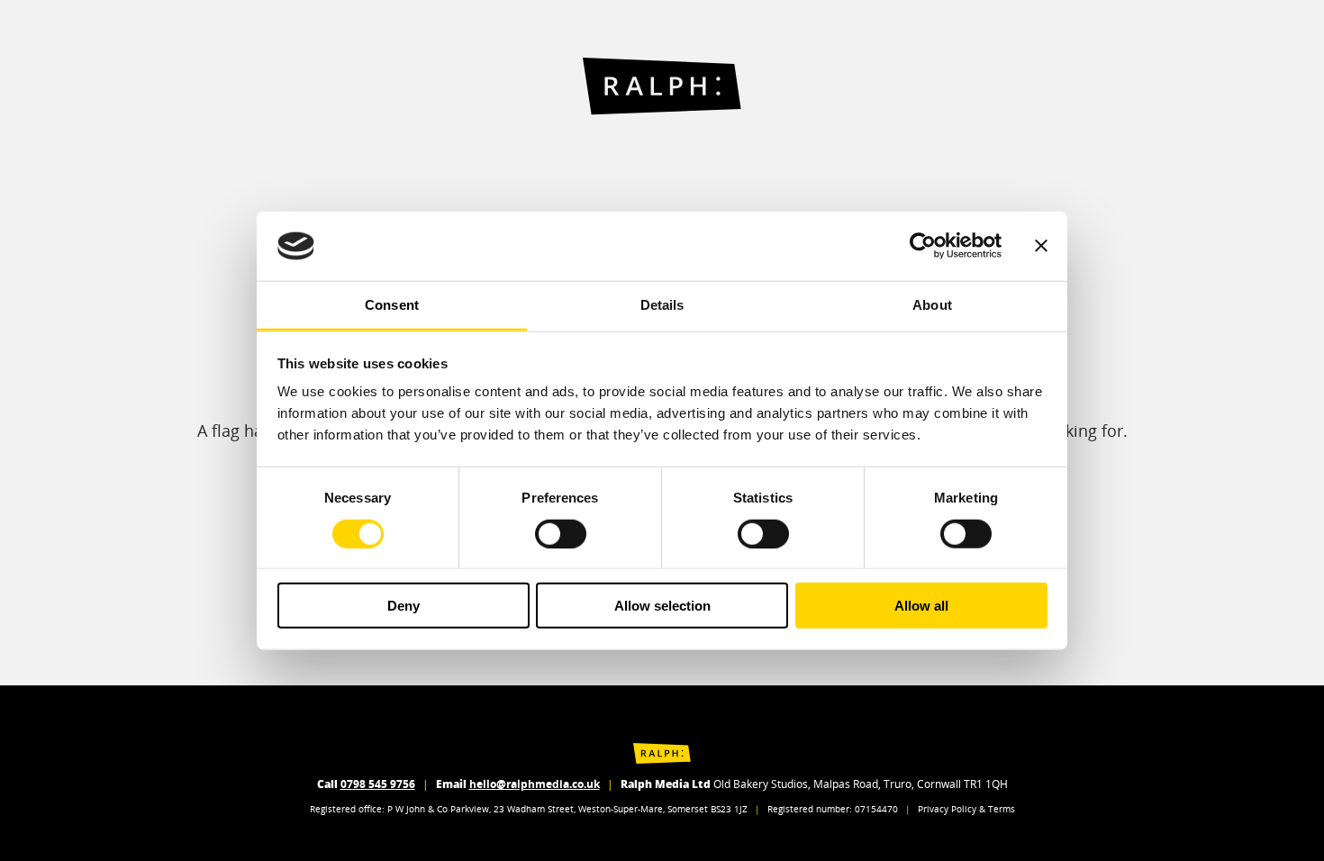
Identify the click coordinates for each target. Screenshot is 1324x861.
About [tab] (932, 305)
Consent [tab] (392, 305)
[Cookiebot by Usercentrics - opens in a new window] (923, 245)
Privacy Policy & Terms (966, 809)
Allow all (921, 605)
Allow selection (662, 605)
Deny (403, 605)
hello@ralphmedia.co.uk (534, 784)
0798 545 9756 (377, 784)
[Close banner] (1041, 246)
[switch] (560, 533)
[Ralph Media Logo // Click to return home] (662, 86)
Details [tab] (662, 305)
